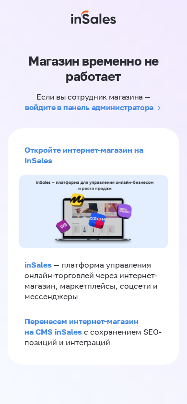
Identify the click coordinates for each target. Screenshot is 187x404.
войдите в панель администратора (89, 107)
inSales (38, 264)
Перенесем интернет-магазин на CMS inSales (81, 326)
